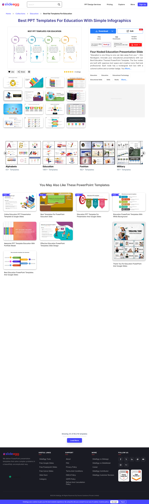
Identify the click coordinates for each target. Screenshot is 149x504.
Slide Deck (43, 475)
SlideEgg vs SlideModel (101, 463)
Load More (74, 440)
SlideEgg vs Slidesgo (100, 459)
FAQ (67, 463)
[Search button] (59, 4)
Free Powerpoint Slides (48, 467)
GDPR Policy (71, 479)
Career (95, 467)
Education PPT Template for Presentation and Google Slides (89, 215)
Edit (136, 30)
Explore (121, 4)
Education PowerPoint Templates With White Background (127, 215)
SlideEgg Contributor (100, 471)
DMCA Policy (71, 475)
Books (117, 80)
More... (124, 80)
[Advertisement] (116, 100)
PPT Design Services (92, 4)
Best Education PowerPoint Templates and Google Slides (18, 273)
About (68, 459)
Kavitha (134, 39)
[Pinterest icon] (29, 72)
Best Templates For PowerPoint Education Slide (52, 215)
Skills (108, 80)
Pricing (110, 4)
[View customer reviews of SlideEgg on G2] (136, 476)
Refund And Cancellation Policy (75, 483)
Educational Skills (96, 80)
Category (43, 479)
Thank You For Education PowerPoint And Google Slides (127, 265)
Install (136, 45)
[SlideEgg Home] (19, 454)
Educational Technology (121, 75)
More (133, 4)
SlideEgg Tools (45, 459)
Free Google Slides (46, 463)
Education (93, 75)
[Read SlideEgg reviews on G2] (123, 476)
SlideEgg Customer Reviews (103, 475)
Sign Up (142, 4)
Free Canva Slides (46, 471)
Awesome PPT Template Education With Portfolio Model (19, 244)
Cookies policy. (104, 502)
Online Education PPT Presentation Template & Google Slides (17, 215)
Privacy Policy (71, 467)
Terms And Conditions (74, 471)
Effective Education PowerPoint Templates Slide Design (53, 244)
